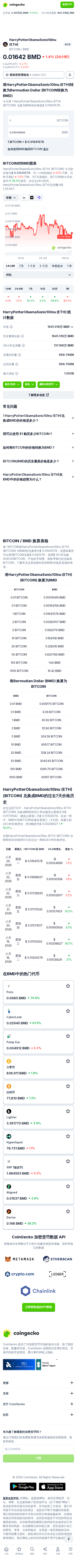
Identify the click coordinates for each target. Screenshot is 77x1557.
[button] (38, 395)
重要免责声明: (11, 1498)
